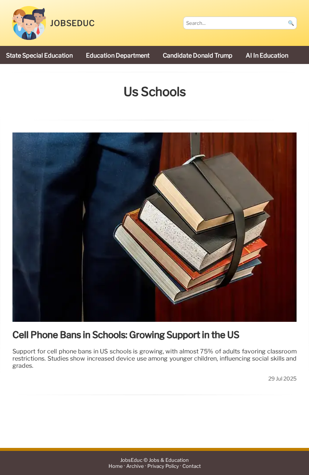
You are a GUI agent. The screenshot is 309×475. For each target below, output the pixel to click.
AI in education (267, 55)
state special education (39, 55)
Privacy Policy (163, 466)
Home (116, 466)
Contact (191, 466)
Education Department (118, 55)
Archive (135, 466)
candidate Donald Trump (198, 55)
